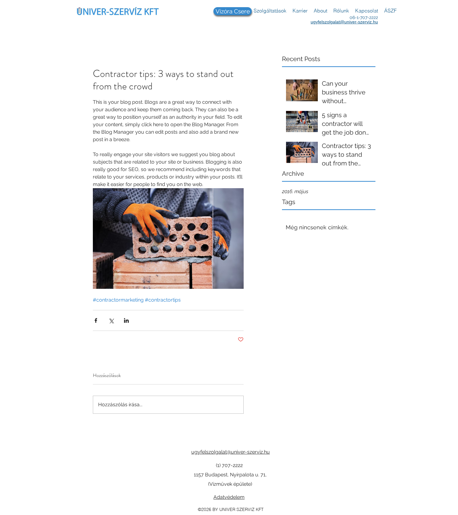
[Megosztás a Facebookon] (96, 320)
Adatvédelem (229, 497)
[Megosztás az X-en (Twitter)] (111, 320)
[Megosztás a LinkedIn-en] (126, 320)
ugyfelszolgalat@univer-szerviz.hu (344, 21)
